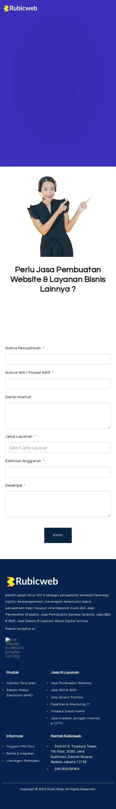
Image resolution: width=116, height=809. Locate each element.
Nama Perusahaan (23, 348)
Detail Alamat (18, 397)
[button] (109, 8)
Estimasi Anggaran (23, 461)
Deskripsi (14, 485)
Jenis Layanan (19, 436)
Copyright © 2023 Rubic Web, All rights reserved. (58, 789)
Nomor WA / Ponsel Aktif (28, 373)
